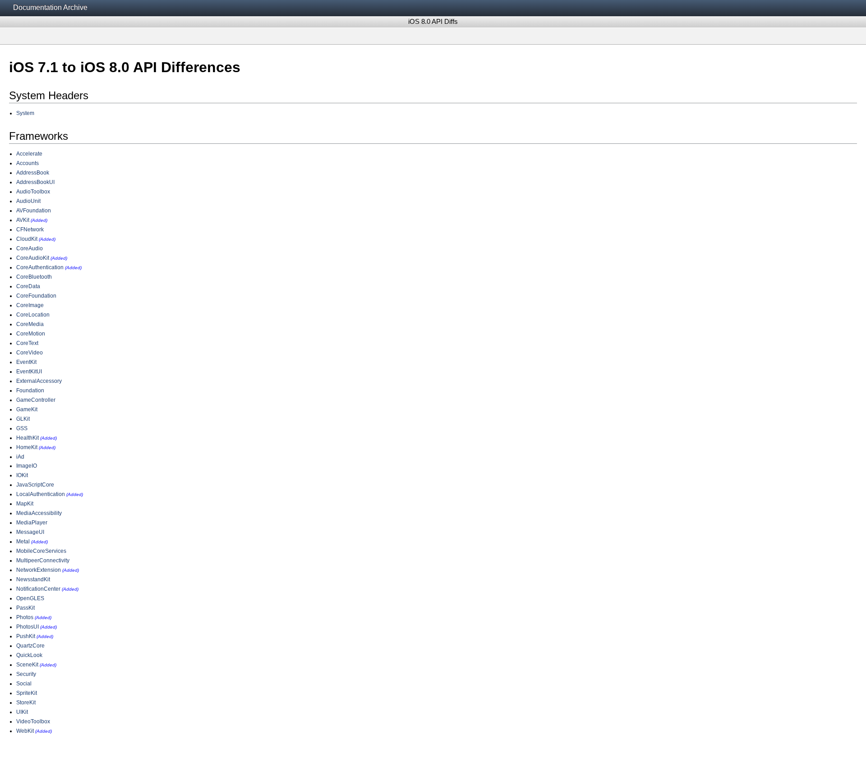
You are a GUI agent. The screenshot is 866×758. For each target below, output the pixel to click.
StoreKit (26, 702)
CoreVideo (29, 352)
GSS (22, 428)
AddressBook (32, 173)
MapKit (24, 504)
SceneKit (27, 665)
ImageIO (26, 466)
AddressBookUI (35, 182)
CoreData (28, 286)
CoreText (27, 343)
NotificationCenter (38, 589)
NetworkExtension (38, 570)
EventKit (26, 362)
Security (26, 674)
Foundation (30, 390)
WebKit (25, 731)
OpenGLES (30, 598)
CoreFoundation (36, 296)
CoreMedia (30, 324)
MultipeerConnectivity (42, 560)
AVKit (22, 220)
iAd (20, 457)
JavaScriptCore (35, 485)
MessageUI (30, 532)
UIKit (22, 712)
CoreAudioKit (32, 258)
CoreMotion (30, 334)
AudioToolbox (33, 191)
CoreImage (30, 305)
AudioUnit (28, 201)
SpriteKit (26, 693)
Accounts (27, 163)
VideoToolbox (33, 721)
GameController (35, 400)
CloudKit (26, 239)
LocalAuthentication (40, 494)
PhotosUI (27, 627)
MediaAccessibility (39, 513)
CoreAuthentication (40, 267)
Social (24, 683)
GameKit (26, 409)
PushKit (25, 636)
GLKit (23, 419)
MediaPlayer (31, 522)
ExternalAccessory (39, 381)
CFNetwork (30, 229)
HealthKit (27, 438)
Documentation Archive (50, 7)
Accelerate (29, 154)
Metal (23, 541)
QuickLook (29, 655)
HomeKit (26, 447)
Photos (24, 617)
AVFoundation (33, 210)
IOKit (22, 475)
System (25, 113)
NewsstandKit (33, 579)
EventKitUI (29, 371)
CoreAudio (29, 248)
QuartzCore (30, 646)
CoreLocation (33, 315)
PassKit (25, 608)
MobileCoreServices (41, 551)
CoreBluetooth (34, 277)
